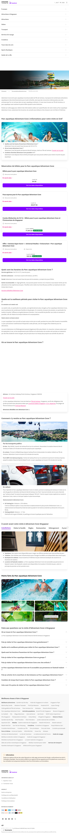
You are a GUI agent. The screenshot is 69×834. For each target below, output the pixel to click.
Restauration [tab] (41, 528)
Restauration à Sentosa (19, 717)
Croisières (4, 40)
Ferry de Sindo (45, 728)
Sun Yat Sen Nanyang (19, 725)
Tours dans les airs (7, 45)
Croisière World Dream (8, 728)
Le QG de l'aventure (25, 734)
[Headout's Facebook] (12, 819)
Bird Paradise (19, 720)
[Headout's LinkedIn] (3, 819)
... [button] (9, 91)
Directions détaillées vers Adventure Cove (15, 409)
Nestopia (38, 708)
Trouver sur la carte (57, 150)
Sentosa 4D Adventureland (9, 734)
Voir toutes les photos (52, 616)
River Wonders (30, 720)
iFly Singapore (5, 717)
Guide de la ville (6, 55)
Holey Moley (32, 717)
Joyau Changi (55, 705)
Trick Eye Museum (20, 405)
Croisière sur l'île (23, 728)
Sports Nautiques (6, 50)
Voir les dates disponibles (34, 185)
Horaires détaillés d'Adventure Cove (12, 290)
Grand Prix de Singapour (43, 711)
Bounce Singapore (58, 711)
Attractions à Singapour (9, 14)
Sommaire (8, 830)
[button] (34, 589)
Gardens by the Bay (22, 702)
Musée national (56, 722)
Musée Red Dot (6, 725)
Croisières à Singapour (42, 725)
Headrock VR (45, 705)
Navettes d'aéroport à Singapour (11, 745)
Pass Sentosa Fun (27, 708)
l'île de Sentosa (35, 401)
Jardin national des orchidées (46, 720)
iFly (11, 714)
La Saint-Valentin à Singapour (34, 740)
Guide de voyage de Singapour (36, 737)
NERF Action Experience (53, 714)
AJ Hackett (4, 714)
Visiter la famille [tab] (20, 528)
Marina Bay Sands (6, 705)
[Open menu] (67, 2)
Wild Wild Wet (28, 731)
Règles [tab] (30, 528)
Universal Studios (17, 731)
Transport (4, 29)
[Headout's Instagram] (6, 819)
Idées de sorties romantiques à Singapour (13, 743)
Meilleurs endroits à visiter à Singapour (13, 737)
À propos (4, 9)
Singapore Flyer (55, 702)
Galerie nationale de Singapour (27, 722)
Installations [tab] (6, 528)
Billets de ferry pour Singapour (32, 745)
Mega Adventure (19, 714)
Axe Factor (40, 714)
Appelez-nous (7, 780)
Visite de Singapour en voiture (39, 702)
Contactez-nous (8, 783)
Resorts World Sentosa (50, 708)
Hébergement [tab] (54, 528)
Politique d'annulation (8, 801)
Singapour (3, 91)
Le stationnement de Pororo (42, 734)
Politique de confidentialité (9, 795)
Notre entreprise (6, 792)
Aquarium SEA (5, 722)
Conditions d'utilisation (8, 798)
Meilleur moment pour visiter (37, 743)
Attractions (5, 19)
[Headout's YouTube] (9, 819)
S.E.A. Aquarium (51, 403)
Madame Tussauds (20, 705)
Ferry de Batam (34, 728)
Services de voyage (7, 35)
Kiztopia (45, 731)
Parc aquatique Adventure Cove (19, 91)
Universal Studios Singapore (36, 403)
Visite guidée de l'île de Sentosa (10, 708)
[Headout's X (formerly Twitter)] (15, 819)
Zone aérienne (31, 714)
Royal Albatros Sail (57, 725)
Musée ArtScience (44, 722)
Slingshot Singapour (44, 717)
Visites (3, 24)
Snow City (38, 731)
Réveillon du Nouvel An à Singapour (12, 740)
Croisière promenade (58, 728)
